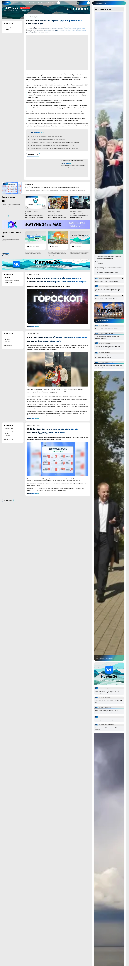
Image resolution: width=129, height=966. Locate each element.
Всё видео (5, 216)
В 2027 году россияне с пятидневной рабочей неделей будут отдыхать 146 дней (52, 187)
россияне (7, 436)
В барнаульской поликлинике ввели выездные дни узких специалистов (48, 139)
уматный (7, 337)
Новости (15, 3)
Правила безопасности (32, 197)
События (107, 724)
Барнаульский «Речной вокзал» (72, 161)
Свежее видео (8, 197)
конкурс (7, 29)
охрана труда (8, 27)
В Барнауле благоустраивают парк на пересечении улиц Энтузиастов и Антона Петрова (108, 657)
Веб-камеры (41, 3)
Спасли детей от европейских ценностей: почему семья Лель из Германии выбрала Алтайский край (57, 215)
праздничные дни (10, 431)
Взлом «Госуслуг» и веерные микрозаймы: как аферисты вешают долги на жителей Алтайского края (34, 215)
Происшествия (109, 333)
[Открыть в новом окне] (73, 9)
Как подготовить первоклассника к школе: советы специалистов (46, 136)
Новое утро (55, 247)
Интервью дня (74, 197)
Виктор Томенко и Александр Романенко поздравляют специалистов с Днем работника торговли (55, 142)
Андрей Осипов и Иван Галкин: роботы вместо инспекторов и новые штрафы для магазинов (79, 215)
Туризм (112, 724)
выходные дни (9, 428)
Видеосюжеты (31, 3)
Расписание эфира (103, 320)
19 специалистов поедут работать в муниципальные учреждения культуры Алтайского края (52, 145)
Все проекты (5, 254)
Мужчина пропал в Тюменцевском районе (107, 272)
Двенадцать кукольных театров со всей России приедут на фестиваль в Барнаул (109, 257)
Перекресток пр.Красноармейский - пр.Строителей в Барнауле (73, 165)
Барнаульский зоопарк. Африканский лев (68, 168)
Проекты (22, 3)
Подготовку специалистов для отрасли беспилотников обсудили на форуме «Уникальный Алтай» (54, 148)
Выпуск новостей (34, 247)
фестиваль (7, 339)
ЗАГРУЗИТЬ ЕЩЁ (8, 500)
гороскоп (7, 277)
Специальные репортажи (54, 197)
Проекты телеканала (11, 232)
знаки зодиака (9, 282)
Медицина (108, 343)
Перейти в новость (33, 326)
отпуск (7, 433)
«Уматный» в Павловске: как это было (106, 252)
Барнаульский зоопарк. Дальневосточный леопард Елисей (72, 167)
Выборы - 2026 (50, 3)
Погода (107, 325)
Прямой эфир (26, 8)
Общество (35, 211)
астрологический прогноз (12, 280)
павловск (7, 342)
